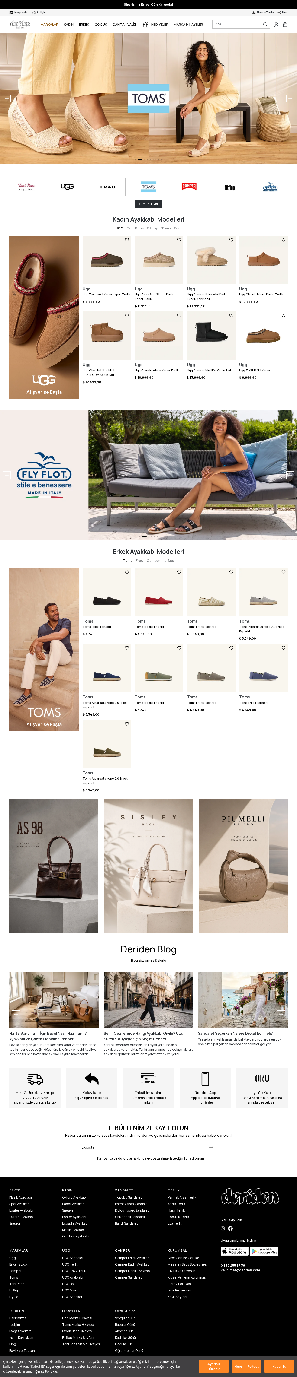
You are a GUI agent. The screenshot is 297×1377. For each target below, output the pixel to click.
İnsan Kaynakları (21, 1337)
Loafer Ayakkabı (21, 1210)
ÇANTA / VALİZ (124, 24)
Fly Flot (14, 1297)
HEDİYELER (159, 24)
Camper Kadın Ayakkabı (132, 1264)
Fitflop (152, 228)
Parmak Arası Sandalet (132, 1204)
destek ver (267, 1102)
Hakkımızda (17, 1318)
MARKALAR (49, 24)
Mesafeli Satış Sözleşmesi (187, 1264)
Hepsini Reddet (246, 1366)
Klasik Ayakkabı (20, 1197)
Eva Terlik (175, 1223)
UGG (119, 228)
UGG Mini (69, 1290)
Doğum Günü (125, 1344)
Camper (153, 560)
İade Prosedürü (179, 1290)
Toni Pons (135, 228)
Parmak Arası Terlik (182, 1197)
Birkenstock (18, 1264)
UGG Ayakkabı (72, 1277)
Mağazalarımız (20, 1331)
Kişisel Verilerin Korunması (187, 1277)
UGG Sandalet (73, 1258)
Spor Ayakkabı (19, 1204)
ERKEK (84, 24)
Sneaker (15, 1223)
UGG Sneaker (72, 1297)
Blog (12, 1344)
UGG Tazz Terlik (74, 1271)
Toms (166, 228)
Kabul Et (279, 1366)
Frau (178, 228)
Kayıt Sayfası (177, 1297)
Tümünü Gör (148, 204)
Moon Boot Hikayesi (77, 1331)
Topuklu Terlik (178, 1217)
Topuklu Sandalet (128, 1197)
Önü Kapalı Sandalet (130, 1217)
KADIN (69, 24)
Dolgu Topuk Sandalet (132, 1210)
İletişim (14, 1324)
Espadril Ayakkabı (75, 1223)
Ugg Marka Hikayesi (77, 1318)
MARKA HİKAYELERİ (189, 24)
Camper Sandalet (128, 1277)
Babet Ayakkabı (73, 1204)
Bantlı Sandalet (126, 1223)
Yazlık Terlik (176, 1204)
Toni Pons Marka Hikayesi (81, 1344)
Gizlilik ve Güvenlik (181, 1271)
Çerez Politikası (47, 1371)
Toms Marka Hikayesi (78, 1324)
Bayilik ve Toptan (22, 1350)
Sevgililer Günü (126, 1318)
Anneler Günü (125, 1331)
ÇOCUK (101, 24)
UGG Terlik (70, 1264)
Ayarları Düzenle (213, 1366)
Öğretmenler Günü (129, 1350)
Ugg (12, 1258)
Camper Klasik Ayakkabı (133, 1271)
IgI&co (168, 560)
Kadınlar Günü (125, 1337)
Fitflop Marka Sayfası (78, 1337)
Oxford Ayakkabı (21, 1217)
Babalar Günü (125, 1324)
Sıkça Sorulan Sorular (183, 1258)
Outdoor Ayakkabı (75, 1236)
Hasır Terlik (176, 1210)
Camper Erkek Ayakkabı (132, 1258)
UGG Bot (68, 1284)
